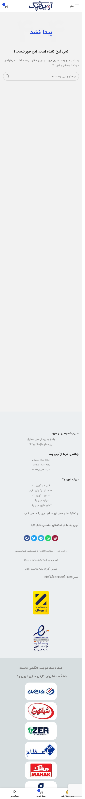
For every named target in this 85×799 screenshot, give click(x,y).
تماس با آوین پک (41, 495)
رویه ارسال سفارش (41, 465)
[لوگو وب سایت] (41, 6)
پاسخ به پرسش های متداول (41, 439)
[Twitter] (34, 538)
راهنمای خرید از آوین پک (63, 454)
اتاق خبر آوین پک (41, 485)
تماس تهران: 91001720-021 (41, 559)
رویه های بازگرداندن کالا (40, 444)
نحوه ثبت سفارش (41, 460)
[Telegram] (41, 538)
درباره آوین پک (69, 479)
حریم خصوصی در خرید (64, 433)
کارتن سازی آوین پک (41, 505)
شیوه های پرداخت (41, 470)
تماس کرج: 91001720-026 (41, 568)
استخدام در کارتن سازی (40, 490)
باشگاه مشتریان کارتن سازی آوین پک (41, 676)
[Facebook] (27, 538)
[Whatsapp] (48, 538)
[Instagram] (55, 538)
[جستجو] (7, 76)
